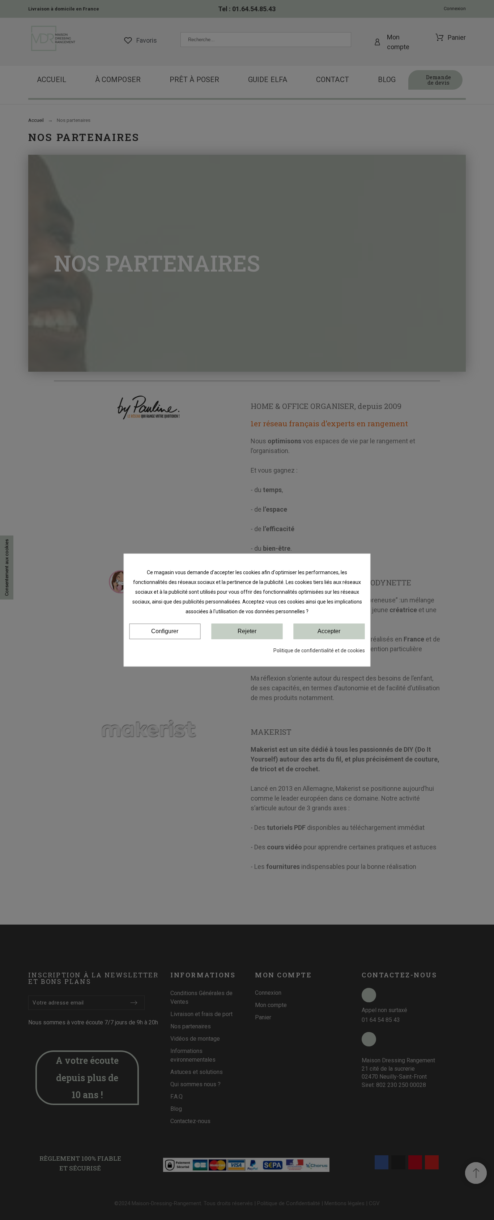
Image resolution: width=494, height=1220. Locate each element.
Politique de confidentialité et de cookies (319, 650)
